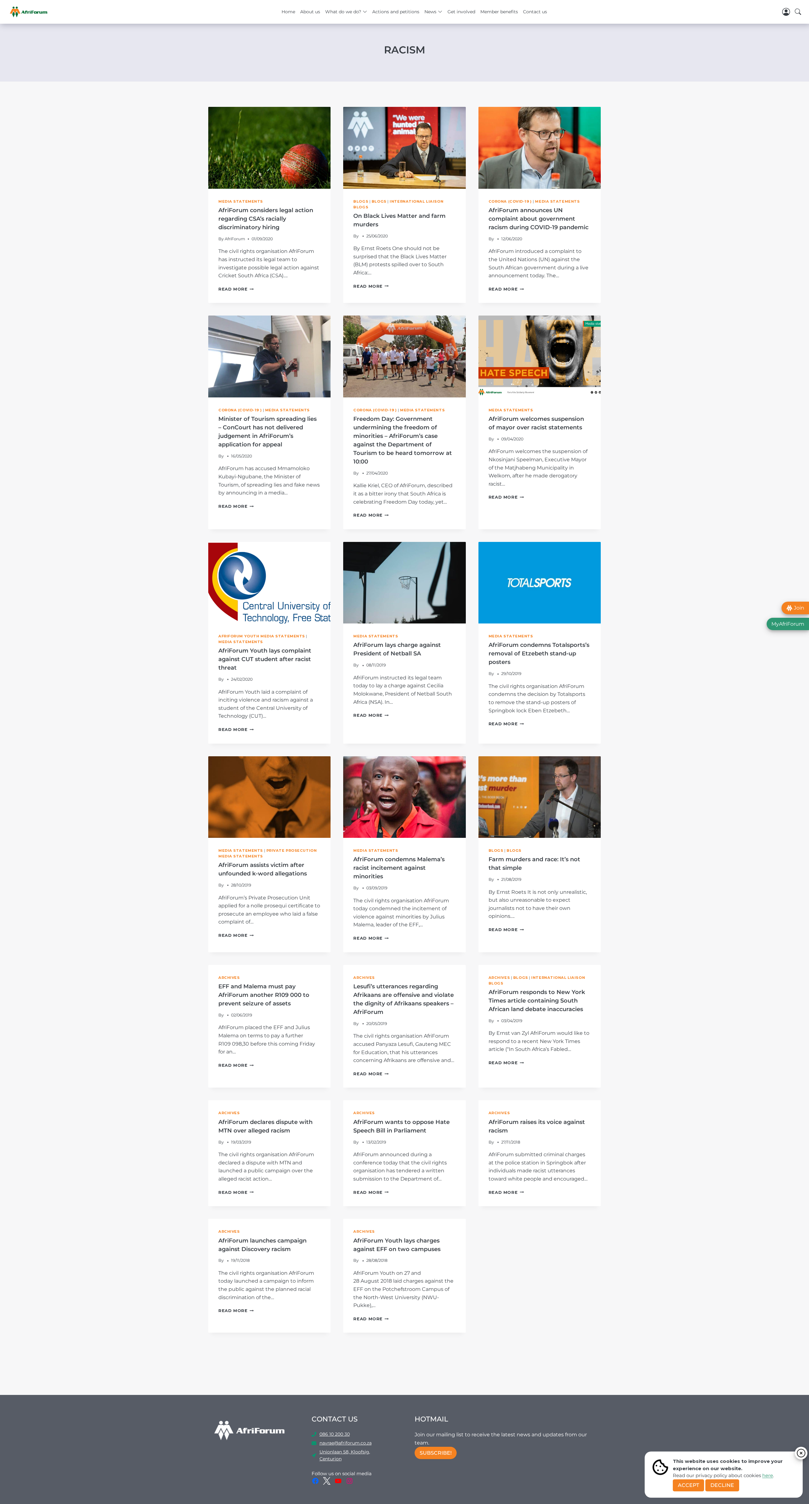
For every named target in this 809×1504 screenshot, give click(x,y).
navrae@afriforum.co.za (345, 1443)
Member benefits (499, 12)
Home (288, 12)
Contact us (535, 12)
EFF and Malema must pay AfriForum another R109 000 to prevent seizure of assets (263, 995)
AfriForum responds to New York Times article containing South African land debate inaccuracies (537, 1001)
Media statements (240, 201)
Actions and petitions (395, 12)
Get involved (461, 12)
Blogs (360, 201)
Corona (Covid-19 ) (510, 201)
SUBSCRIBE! (436, 1453)
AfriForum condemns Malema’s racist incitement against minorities (399, 868)
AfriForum (235, 238)
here (767, 1475)
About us (310, 12)
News (430, 12)
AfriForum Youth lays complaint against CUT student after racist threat (264, 659)
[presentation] (269, 147)
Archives (229, 977)
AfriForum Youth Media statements (261, 636)
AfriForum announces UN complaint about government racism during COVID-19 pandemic (538, 219)
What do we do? (343, 12)
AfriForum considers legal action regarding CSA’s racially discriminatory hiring (265, 219)
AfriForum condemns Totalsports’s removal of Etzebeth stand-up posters (539, 654)
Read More (236, 289)
